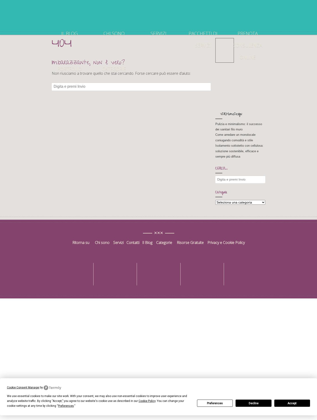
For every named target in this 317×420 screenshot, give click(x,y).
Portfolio (69, 69)
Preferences (215, 403)
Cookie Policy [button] (147, 401)
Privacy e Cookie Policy (226, 242)
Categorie (114, 69)
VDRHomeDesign (231, 114)
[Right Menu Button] (314, 302)
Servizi (158, 33)
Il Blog (147, 242)
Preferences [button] (66, 405)
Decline (254, 403)
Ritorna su (81, 242)
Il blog (69, 33)
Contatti (133, 242)
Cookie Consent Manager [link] (23, 387)
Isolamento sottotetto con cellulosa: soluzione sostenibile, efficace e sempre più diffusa (239, 151)
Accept (292, 403)
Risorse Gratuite (190, 242)
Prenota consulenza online (247, 45)
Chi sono (114, 33)
